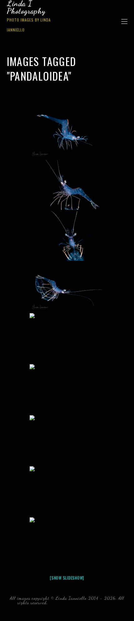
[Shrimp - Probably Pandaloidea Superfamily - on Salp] (67, 338)
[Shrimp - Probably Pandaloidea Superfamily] (67, 134)
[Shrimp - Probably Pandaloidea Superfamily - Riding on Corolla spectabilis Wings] (67, 287)
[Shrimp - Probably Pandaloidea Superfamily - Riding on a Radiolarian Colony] (67, 542)
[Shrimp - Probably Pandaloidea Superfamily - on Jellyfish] (67, 185)
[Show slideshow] (67, 578)
